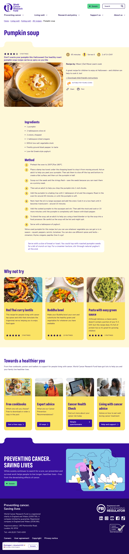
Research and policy (67, 15)
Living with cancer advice (111, 404)
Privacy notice (51, 538)
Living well (39, 15)
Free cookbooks (18, 404)
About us (118, 15)
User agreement (21, 538)
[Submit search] (122, 6)
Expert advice (49, 404)
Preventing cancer (12, 15)
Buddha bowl (64, 308)
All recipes (37, 21)
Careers (7, 538)
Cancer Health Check (80, 404)
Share (72, 89)
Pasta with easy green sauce (106, 308)
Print (82, 89)
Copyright (36, 538)
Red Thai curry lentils (23, 308)
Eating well (26, 21)
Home (6, 21)
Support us (95, 15)
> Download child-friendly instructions (82, 78)
